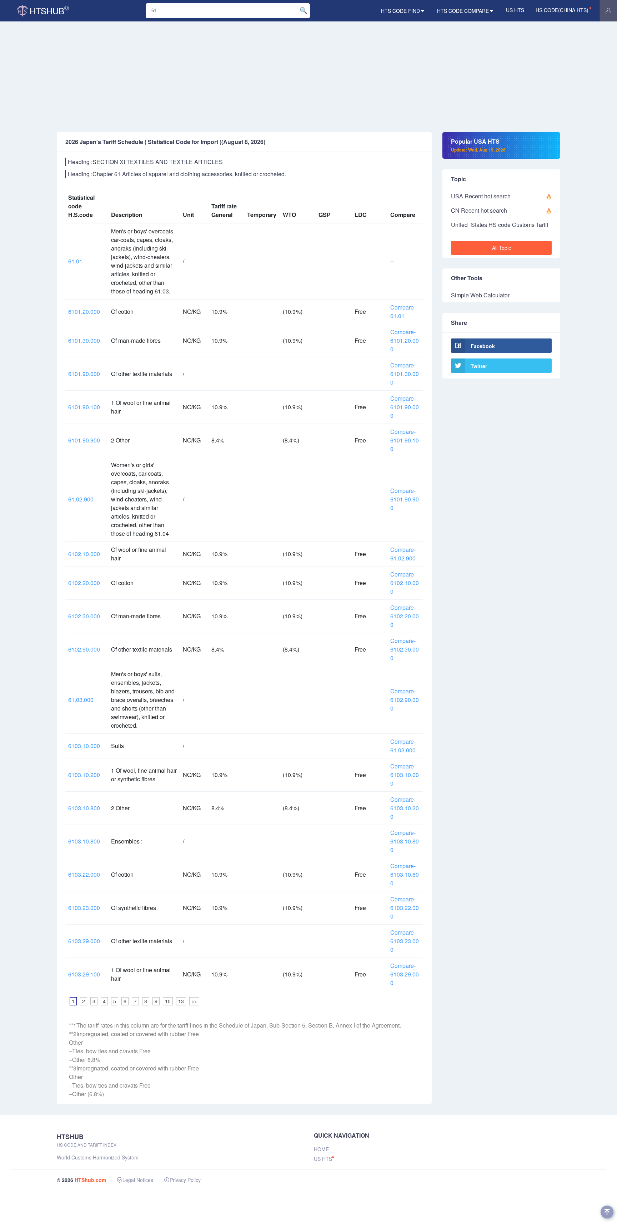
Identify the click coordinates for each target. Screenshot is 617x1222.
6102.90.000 (84, 649)
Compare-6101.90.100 (404, 440)
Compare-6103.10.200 (404, 808)
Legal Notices (137, 1179)
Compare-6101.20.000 (404, 340)
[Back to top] (607, 1212)
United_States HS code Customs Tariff (499, 225)
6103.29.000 (84, 941)
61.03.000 (81, 700)
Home (321, 1149)
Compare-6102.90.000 (404, 699)
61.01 (75, 261)
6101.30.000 (84, 340)
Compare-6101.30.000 (404, 373)
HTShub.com (90, 1179)
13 (181, 1001)
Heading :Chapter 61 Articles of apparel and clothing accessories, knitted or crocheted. (177, 174)
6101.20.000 (84, 311)
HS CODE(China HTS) (562, 10)
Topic (458, 179)
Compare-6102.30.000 (404, 649)
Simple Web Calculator (480, 295)
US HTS (515, 10)
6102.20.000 (84, 583)
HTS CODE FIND (400, 10)
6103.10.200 (84, 775)
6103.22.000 (84, 874)
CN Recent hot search (479, 210)
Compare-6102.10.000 (404, 582)
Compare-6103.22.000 (404, 907)
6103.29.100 (84, 974)
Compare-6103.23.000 (404, 941)
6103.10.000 (84, 746)
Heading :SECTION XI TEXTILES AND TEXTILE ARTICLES (145, 162)
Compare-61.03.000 (403, 745)
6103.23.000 (84, 908)
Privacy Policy (185, 1179)
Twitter (479, 366)
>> (194, 1001)
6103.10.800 (84, 808)
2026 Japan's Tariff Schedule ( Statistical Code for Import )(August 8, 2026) (165, 142)
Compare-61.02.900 (403, 553)
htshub (49, 10)
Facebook (483, 346)
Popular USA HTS (478, 145)
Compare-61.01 (403, 311)
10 (168, 1001)
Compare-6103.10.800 (404, 841)
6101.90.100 (84, 407)
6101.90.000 (84, 374)
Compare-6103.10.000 (404, 774)
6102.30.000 (84, 616)
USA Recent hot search (481, 196)
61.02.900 (81, 499)
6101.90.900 (84, 440)
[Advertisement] (308, 79)
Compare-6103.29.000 (404, 974)
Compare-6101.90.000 (404, 407)
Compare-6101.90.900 (404, 499)
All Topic (501, 247)
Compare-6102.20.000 (404, 616)
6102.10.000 (84, 554)
